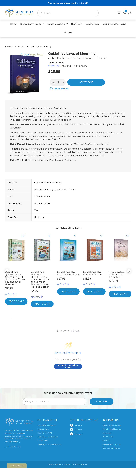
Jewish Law (17, 46)
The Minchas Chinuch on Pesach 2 (117, 274)
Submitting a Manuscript (112, 429)
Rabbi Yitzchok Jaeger (94, 58)
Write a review (80, 66)
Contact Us (107, 433)
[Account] (129, 12)
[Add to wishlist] (24, 236)
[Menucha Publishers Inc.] (19, 12)
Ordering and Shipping (111, 444)
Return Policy (108, 437)
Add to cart (86, 82)
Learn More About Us (13, 447)
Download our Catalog (111, 448)
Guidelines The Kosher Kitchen (92, 273)
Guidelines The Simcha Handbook (68, 273)
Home (8, 46)
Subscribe (101, 401)
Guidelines (59, 62)
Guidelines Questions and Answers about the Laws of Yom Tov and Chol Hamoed (15, 278)
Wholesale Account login (112, 425)
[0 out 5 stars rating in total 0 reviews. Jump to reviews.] (11, 294)
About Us (106, 440)
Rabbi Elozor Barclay (68, 58)
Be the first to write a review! (68, 366)
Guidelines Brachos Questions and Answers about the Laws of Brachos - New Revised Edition (40, 279)
